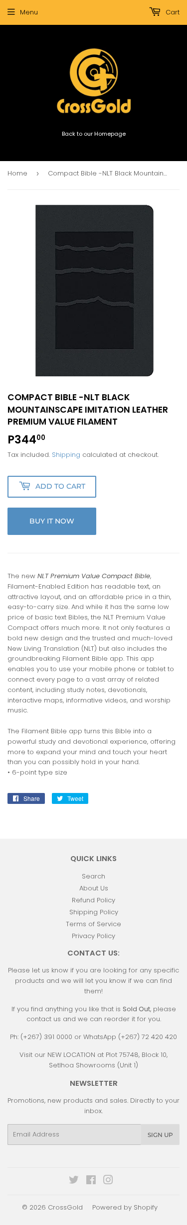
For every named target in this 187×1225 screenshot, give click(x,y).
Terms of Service (93, 924)
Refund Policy (93, 900)
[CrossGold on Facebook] (91, 1181)
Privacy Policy (93, 936)
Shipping (66, 454)
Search (93, 876)
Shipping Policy (93, 912)
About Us (93, 888)
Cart (172, 12)
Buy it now (51, 521)
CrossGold (65, 1207)
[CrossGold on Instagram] (108, 1181)
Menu (29, 12)
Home (17, 173)
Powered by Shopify (125, 1207)
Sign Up (160, 1134)
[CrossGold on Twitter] (74, 1181)
